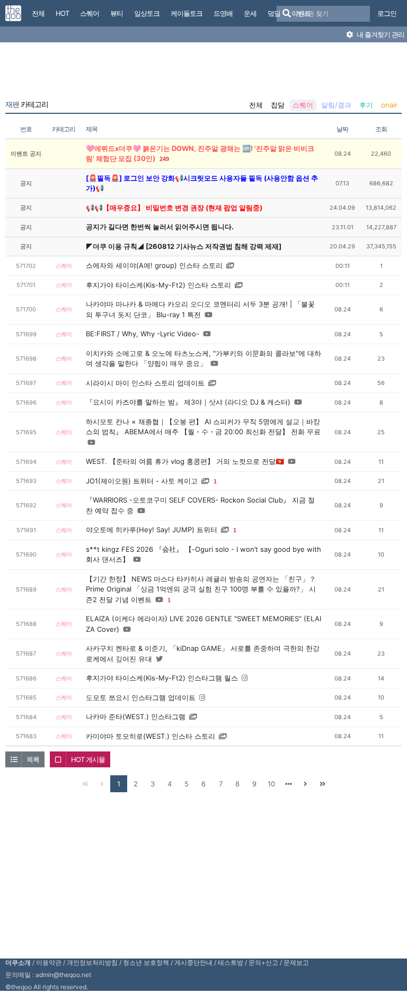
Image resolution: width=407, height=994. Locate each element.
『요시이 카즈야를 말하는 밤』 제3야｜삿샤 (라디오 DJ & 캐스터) (188, 402)
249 (164, 159)
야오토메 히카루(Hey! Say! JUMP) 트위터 (151, 529)
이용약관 (48, 962)
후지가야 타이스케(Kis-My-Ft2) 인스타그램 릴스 (162, 678)
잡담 (278, 105)
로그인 (386, 13)
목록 (32, 759)
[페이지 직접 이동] (288, 783)
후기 (366, 105)
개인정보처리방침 (92, 962)
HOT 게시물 (88, 759)
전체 (256, 105)
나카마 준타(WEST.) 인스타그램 (135, 716)
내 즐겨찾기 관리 (379, 34)
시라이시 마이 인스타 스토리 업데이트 (145, 383)
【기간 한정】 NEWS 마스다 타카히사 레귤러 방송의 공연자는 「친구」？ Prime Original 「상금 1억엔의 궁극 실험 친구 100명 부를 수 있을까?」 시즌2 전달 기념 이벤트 (201, 589)
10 (271, 784)
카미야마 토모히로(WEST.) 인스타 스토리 (150, 736)
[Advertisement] (203, 73)
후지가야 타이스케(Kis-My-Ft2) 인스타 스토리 (158, 285)
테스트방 (230, 962)
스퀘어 (303, 105)
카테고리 (26, 104)
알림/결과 (336, 105)
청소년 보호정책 (146, 962)
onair (389, 105)
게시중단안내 (193, 962)
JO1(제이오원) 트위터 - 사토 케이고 (142, 481)
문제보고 (296, 962)
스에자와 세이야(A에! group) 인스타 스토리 (154, 265)
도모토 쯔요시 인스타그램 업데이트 (141, 697)
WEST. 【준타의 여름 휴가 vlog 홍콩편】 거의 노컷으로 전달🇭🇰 (185, 461)
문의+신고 (263, 962)
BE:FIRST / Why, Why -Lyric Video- (142, 333)
